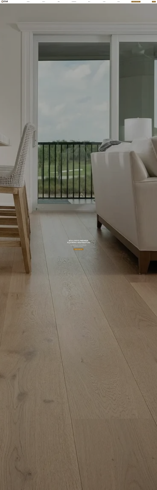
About (89, 1)
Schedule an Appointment (135, 1)
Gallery (59, 1)
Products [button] (28, 1)
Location (104, 1)
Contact (118, 1)
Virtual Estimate (74, 1)
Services (43, 1)
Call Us (154, 1)
